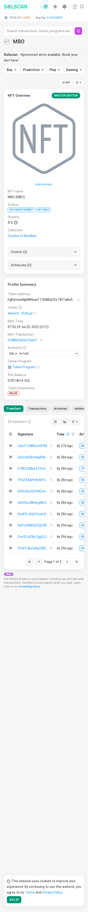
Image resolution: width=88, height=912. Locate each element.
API (68, 82)
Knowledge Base (29, 586)
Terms (30, 892)
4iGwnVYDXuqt (20, 313)
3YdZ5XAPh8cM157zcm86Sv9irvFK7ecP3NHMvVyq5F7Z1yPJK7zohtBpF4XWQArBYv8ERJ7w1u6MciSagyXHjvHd (34, 480)
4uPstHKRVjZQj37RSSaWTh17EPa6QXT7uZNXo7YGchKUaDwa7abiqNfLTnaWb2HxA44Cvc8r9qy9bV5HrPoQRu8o (34, 525)
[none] (46, 6)
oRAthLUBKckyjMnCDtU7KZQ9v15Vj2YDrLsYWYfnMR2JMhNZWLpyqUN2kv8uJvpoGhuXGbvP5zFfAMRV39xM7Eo (34, 502)
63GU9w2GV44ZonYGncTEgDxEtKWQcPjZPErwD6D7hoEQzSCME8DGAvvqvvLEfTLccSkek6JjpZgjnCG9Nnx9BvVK (34, 491)
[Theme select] (55, 6)
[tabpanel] (44, 492)
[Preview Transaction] (10, 445)
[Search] (78, 31)
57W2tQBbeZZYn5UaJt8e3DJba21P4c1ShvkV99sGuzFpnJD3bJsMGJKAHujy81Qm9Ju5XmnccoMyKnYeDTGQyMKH (34, 468)
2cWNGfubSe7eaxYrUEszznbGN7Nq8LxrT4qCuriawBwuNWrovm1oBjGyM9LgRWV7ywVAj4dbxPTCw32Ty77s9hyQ (24, 340)
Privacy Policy (52, 892)
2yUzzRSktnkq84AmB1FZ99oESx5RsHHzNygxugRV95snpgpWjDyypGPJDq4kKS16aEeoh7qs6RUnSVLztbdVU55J (34, 457)
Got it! (14, 899)
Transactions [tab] (37, 408)
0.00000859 (54, 17)
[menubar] (55, 6)
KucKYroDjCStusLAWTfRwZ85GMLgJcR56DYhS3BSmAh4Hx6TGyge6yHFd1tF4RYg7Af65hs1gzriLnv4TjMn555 (34, 514)
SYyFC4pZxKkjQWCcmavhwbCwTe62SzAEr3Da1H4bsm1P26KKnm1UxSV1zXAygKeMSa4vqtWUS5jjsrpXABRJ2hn (34, 548)
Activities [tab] (60, 408)
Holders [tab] (80, 408)
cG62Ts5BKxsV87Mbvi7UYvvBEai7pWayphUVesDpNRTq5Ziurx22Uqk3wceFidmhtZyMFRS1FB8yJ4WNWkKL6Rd (34, 446)
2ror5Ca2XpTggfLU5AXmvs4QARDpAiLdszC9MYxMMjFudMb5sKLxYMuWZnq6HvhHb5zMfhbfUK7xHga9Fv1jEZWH (34, 537)
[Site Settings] (64, 6)
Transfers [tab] (14, 408)
